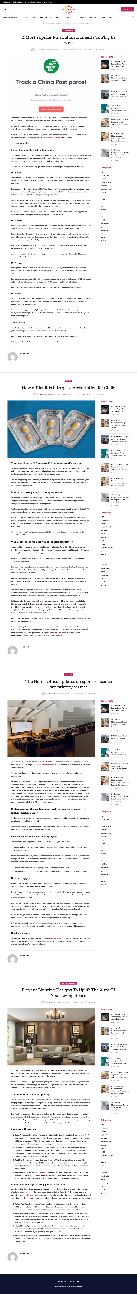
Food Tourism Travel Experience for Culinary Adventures (119, 122)
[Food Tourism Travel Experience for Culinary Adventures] (105, 122)
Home (26, 17)
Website (103, 241)
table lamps (30, 1195)
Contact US (127, 9)
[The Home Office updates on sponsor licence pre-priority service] (51, 728)
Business (43, 17)
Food (102, 196)
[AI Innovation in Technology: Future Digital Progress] (105, 64)
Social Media (82, 17)
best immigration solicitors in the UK (55, 938)
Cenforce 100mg (40, 607)
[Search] (129, 17)
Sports (103, 227)
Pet (102, 216)
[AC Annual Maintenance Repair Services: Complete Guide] (105, 78)
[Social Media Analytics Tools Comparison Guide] (105, 108)
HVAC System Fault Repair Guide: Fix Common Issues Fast (119, 94)
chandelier (42, 1172)
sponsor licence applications (47, 765)
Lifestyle (103, 210)
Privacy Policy (75, 1281)
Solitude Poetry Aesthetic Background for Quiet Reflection (33, 2)
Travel (110, 17)
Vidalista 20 (34, 520)
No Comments (89, 49)
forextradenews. (56, 635)
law (102, 206)
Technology (54, 17)
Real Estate (104, 220)
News (34, 17)
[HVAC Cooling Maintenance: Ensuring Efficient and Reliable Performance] (105, 136)
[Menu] (133, 17)
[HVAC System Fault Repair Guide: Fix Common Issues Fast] (105, 94)
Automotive (105, 175)
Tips (102, 234)
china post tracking (53, 137)
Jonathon (41, 49)
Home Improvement (107, 203)
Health (102, 17)
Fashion (93, 17)
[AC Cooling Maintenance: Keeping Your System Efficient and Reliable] (105, 153)
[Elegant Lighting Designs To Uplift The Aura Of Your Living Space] (51, 1036)
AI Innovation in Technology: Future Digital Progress (119, 63)
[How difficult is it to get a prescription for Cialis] (51, 429)
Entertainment (68, 17)
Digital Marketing (106, 182)
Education (104, 186)
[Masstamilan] (68, 9)
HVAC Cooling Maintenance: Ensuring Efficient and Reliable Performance (120, 137)
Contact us (60, 1281)
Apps (102, 172)
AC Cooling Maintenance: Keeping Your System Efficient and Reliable (120, 153)
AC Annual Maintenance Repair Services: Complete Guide (119, 79)
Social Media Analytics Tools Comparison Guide (118, 108)
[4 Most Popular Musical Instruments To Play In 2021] (51, 84)
